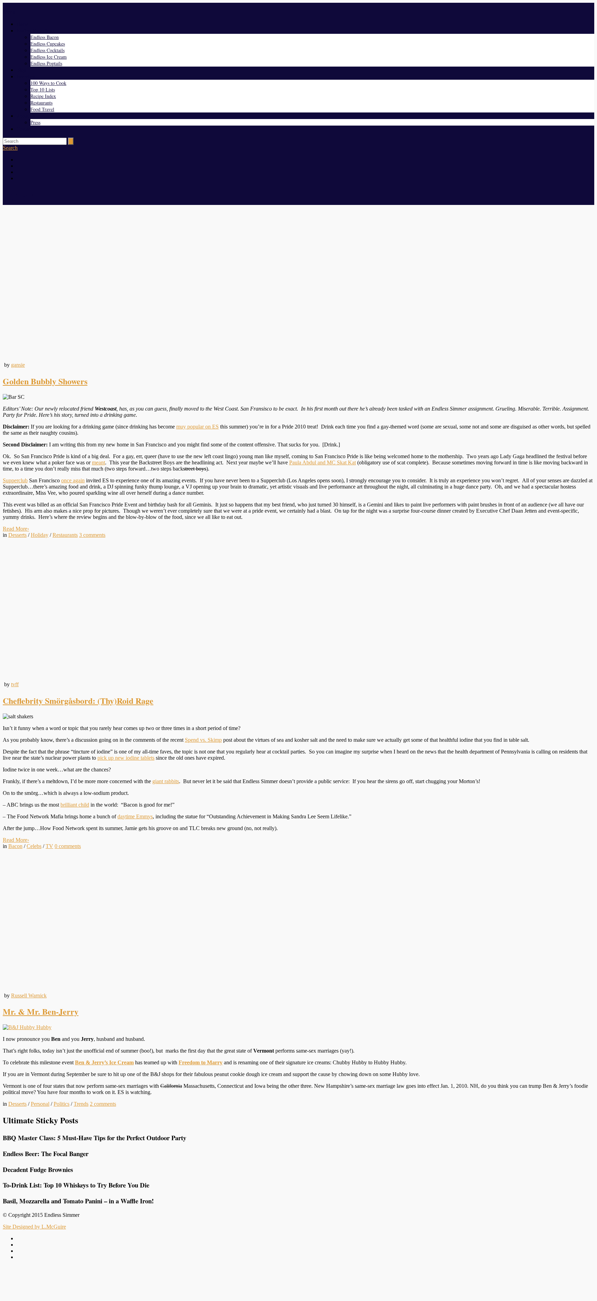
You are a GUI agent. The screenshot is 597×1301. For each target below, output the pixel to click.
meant (98, 462)
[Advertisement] (298, 1281)
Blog (21, 70)
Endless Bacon (44, 37)
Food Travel (42, 109)
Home (22, 24)
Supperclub (15, 480)
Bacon (15, 846)
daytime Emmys (135, 816)
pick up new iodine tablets (125, 758)
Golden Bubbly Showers (45, 381)
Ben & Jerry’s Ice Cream (104, 1062)
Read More (16, 529)
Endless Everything (36, 30)
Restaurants (41, 102)
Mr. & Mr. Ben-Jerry (40, 1011)
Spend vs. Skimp (203, 740)
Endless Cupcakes (47, 43)
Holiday (39, 535)
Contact (24, 129)
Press (35, 122)
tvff (15, 684)
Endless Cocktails (47, 50)
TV (49, 846)
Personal (40, 1104)
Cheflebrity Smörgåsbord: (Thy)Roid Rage (78, 700)
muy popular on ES (197, 427)
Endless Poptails (46, 63)
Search (10, 148)
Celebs (34, 846)
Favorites (26, 76)
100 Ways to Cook (48, 83)
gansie (18, 365)
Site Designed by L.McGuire (34, 1227)
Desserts (17, 535)
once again (73, 480)
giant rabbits (165, 781)
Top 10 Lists (42, 89)
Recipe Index (43, 96)
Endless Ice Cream (48, 56)
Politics (61, 1104)
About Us (26, 115)
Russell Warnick (29, 995)
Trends (81, 1104)
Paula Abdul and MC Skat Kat (322, 462)
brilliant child (74, 805)
